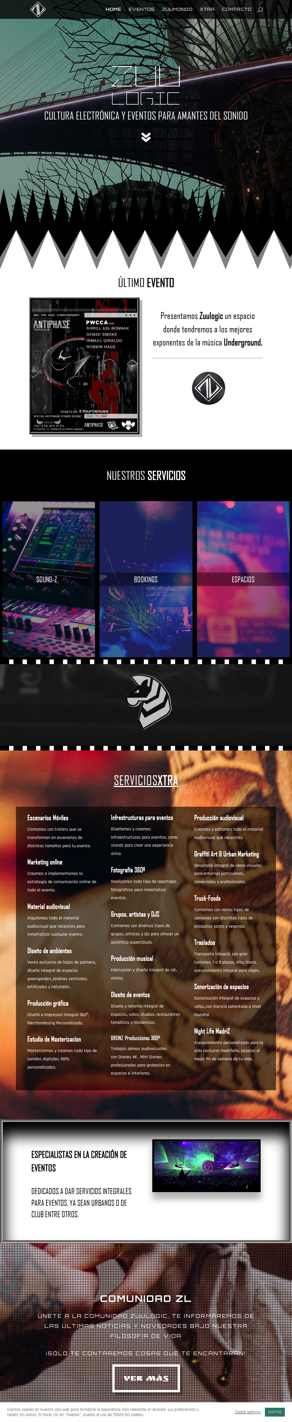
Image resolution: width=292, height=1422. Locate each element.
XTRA (207, 9)
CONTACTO (237, 9)
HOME (113, 9)
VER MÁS (146, 1379)
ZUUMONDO (177, 9)
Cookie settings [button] (248, 1412)
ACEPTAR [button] (274, 1412)
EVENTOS (142, 9)
